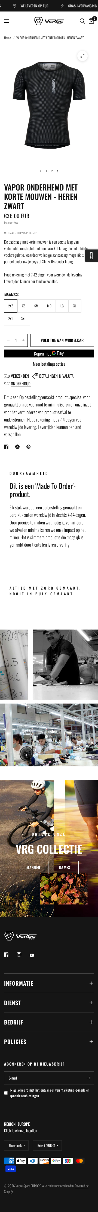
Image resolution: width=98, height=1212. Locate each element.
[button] (33, 867)
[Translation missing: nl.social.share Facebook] (7, 446)
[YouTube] (36, 955)
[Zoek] (82, 21)
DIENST (12, 1003)
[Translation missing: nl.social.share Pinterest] (29, 446)
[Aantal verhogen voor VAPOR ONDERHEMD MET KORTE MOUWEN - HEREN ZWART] (23, 340)
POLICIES (15, 1041)
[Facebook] (10, 954)
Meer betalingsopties (49, 364)
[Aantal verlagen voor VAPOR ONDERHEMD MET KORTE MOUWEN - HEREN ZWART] (8, 340)
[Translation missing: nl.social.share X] (18, 446)
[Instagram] (23, 954)
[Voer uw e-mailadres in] (88, 1077)
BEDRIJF (14, 1022)
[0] (90, 21)
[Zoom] (82, 56)
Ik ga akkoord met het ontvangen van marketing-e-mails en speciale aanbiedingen (50, 1092)
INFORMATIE (18, 983)
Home (7, 37)
